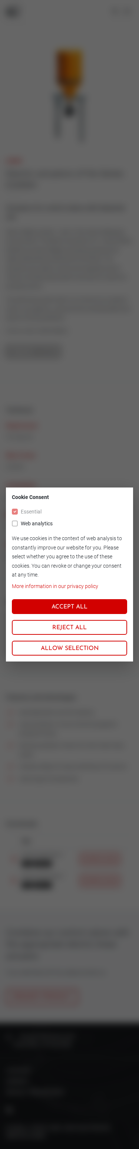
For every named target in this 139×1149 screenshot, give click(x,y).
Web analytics (37, 523)
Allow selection (70, 648)
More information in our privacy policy (55, 586)
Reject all (69, 628)
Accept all (69, 607)
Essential (31, 512)
